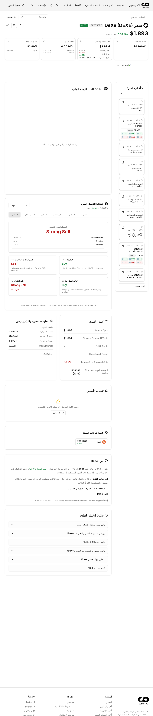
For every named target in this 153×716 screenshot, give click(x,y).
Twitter (29, 702)
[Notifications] (51, 5)
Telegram (28, 706)
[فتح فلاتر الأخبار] (121, 94)
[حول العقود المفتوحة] (8, 41)
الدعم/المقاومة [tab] (29, 214)
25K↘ (139, 137)
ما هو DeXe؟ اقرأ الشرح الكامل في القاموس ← (86, 488)
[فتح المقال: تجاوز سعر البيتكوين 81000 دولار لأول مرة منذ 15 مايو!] (123, 227)
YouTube (28, 711)
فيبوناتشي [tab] (57, 214)
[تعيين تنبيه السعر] (14, 25)
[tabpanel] (58, 261)
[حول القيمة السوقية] (117, 41)
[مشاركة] (7, 25)
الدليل (68, 5)
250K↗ (125, 133)
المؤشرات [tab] (71, 214)
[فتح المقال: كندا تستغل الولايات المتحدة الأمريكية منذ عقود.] (123, 196)
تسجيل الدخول (14, 5)
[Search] (56, 5)
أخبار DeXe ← (138, 286)
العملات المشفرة (92, 5)
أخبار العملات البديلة (103, 714)
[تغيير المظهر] (32, 5)
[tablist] (50, 214)
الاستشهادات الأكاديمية (64, 706)
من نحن (70, 702)
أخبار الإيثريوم (106, 710)
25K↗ (139, 133)
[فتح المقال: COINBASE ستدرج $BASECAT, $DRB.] (123, 272)
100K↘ (132, 137)
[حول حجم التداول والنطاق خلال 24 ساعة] (80, 41)
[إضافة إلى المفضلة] (20, 25)
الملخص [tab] (15, 214)
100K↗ (132, 133)
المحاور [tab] (44, 214)
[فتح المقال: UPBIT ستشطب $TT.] (123, 102)
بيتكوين (132, 5)
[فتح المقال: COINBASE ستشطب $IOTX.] (123, 246)
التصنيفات (121, 5)
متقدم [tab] (85, 214)
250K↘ (125, 137)
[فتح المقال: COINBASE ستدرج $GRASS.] (123, 121)
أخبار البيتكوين (106, 706)
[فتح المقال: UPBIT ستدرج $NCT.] (123, 162)
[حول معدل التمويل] (44, 41)
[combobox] (19, 205)
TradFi (78, 5)
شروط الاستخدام (66, 714)
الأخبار (137, 5)
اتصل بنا (70, 710)
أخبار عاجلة (108, 5)
